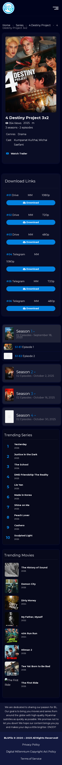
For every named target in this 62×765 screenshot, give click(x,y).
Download (32, 202)
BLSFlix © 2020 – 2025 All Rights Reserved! (31, 737)
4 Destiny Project (40, 25)
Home (6, 25)
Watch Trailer (18, 153)
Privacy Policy (31, 744)
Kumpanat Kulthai (26, 140)
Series (19, 25)
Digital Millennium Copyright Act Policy (31, 751)
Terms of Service (31, 758)
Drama (22, 134)
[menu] (55, 8)
